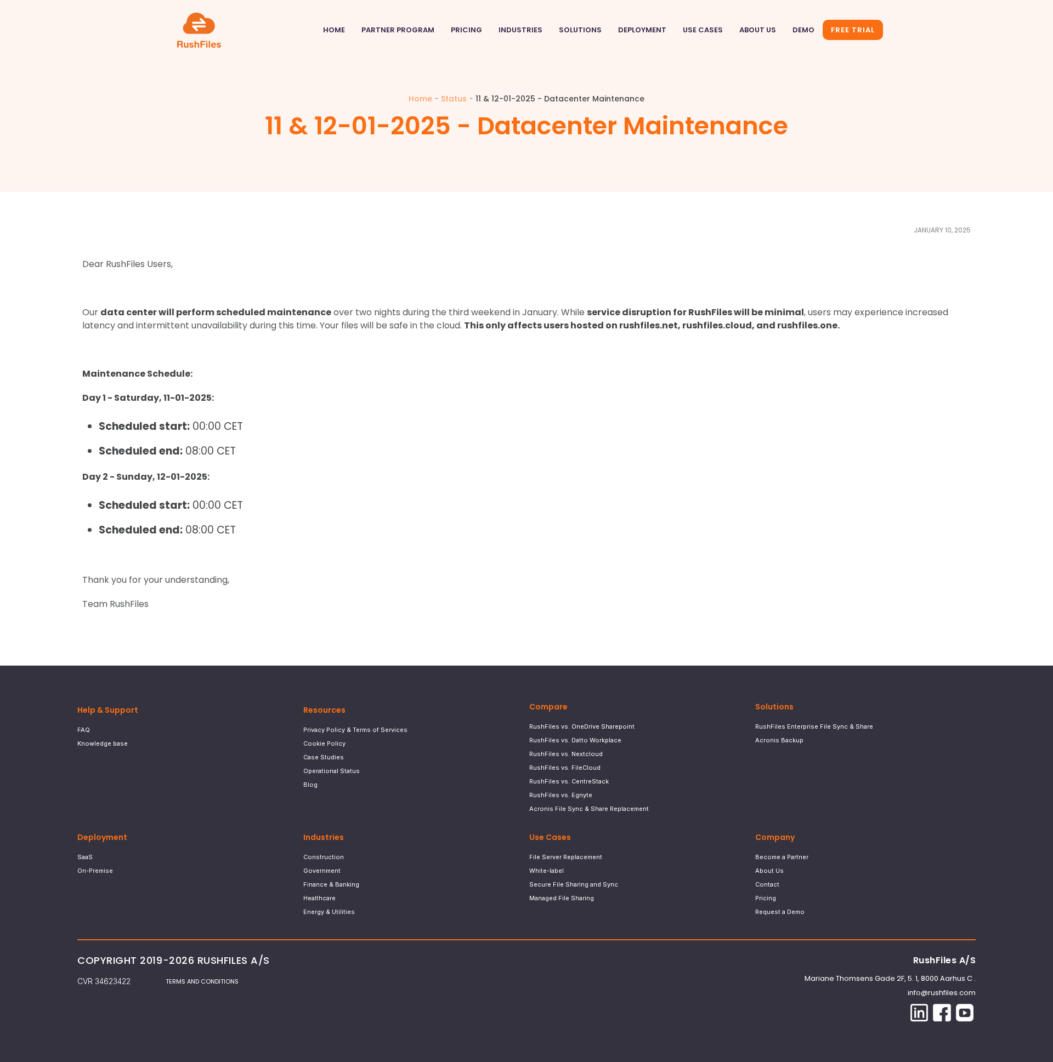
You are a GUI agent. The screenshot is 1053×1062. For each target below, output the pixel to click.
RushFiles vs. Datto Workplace (575, 740)
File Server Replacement (565, 857)
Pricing (466, 30)
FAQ (83, 730)
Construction (323, 857)
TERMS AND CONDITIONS (202, 981)
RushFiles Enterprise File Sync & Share (814, 726)
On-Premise (95, 870)
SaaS (85, 857)
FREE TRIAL (853, 30)
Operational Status (331, 771)
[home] (197, 30)
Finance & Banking (331, 884)
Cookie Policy (324, 743)
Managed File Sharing (561, 898)
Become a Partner (781, 857)
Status (454, 98)
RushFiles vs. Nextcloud (566, 754)
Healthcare (319, 898)
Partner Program (397, 30)
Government (322, 870)
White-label (546, 870)
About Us (757, 30)
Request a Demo (780, 912)
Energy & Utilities (329, 912)
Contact (767, 884)
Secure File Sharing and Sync (573, 884)
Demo (803, 30)
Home (334, 30)
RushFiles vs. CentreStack (569, 781)
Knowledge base (102, 743)
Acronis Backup (779, 740)
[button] (520, 30)
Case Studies (323, 757)
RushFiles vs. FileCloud (565, 767)
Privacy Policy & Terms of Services (355, 730)
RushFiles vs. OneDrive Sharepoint (582, 726)
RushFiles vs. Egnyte (560, 795)
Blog (310, 784)
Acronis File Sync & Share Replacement (589, 809)
